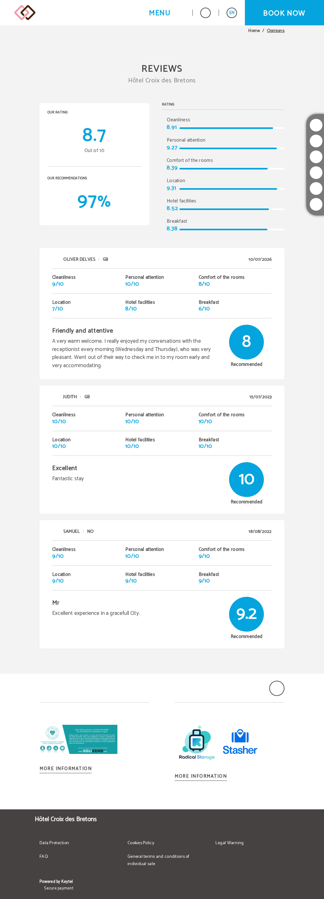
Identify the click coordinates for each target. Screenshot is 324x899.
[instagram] (316, 125)
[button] (166, 13)
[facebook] (316, 156)
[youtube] (316, 172)
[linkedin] (316, 204)
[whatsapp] (316, 188)
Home (254, 31)
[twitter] (316, 141)
